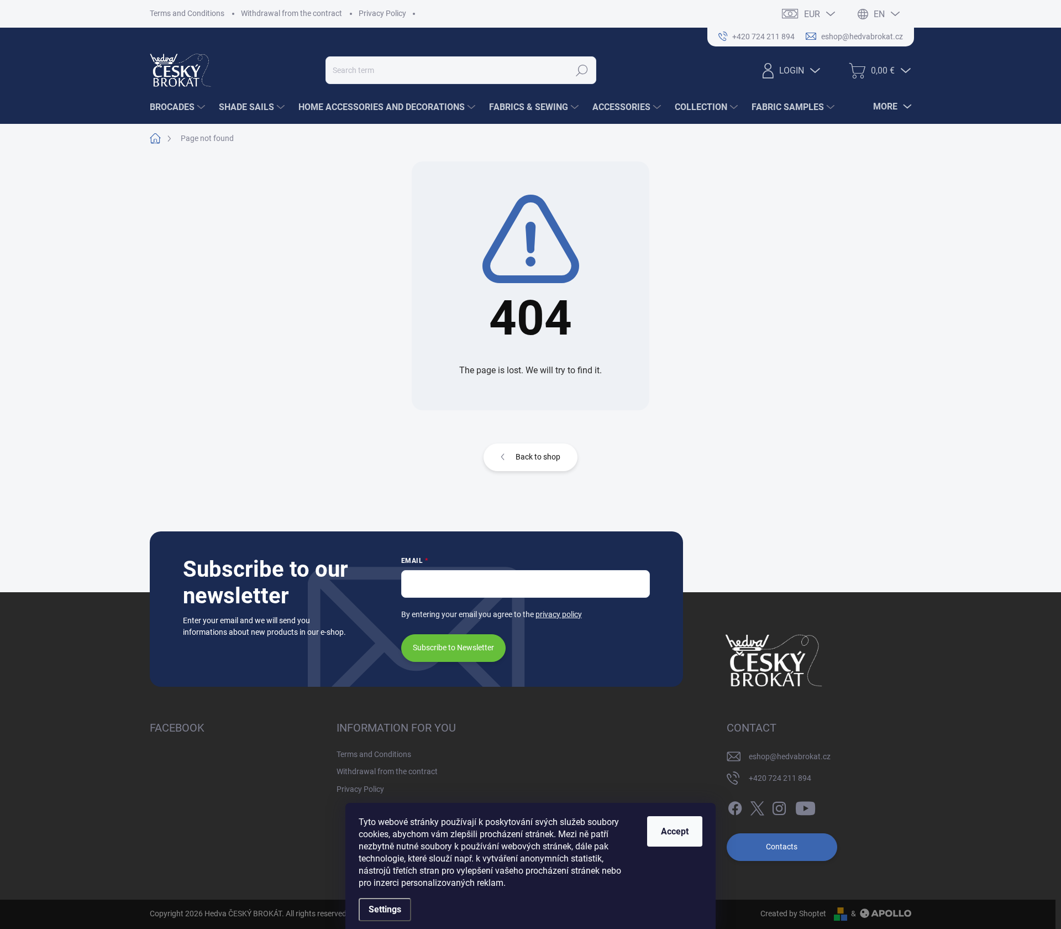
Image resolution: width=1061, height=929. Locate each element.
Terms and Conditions (187, 13)
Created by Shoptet (793, 913)
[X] (757, 806)
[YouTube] (805, 806)
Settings (385, 909)
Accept (675, 831)
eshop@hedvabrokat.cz (790, 756)
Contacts (781, 846)
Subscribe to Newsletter (453, 647)
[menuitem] (179, 107)
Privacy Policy (382, 13)
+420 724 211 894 (780, 778)
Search (582, 70)
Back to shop (538, 456)
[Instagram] (779, 806)
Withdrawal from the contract (291, 13)
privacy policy (558, 614)
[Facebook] (735, 806)
